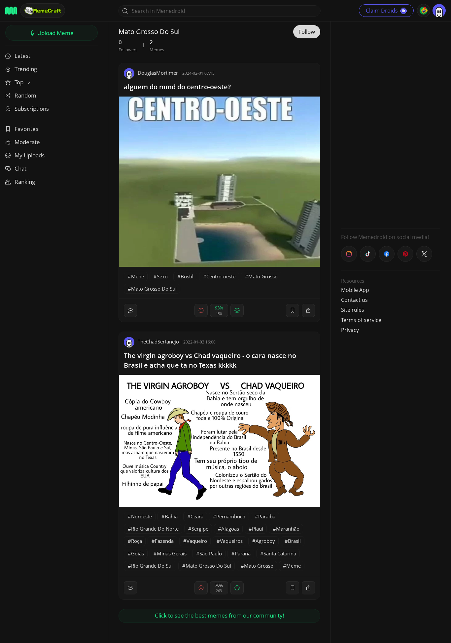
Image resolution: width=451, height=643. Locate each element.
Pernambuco (230, 516)
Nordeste (141, 516)
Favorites (26, 129)
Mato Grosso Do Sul (154, 288)
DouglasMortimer (158, 72)
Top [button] (20, 82)
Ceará (197, 516)
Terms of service (361, 320)
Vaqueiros (231, 541)
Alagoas (230, 528)
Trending (26, 69)
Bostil (187, 276)
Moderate (27, 142)
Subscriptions (32, 108)
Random (25, 95)
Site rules (352, 309)
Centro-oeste (220, 276)
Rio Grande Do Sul (152, 565)
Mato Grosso (263, 276)
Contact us (354, 299)
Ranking (25, 181)
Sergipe (199, 528)
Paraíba (266, 516)
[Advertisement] (390, 124)
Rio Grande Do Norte (155, 528)
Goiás (137, 553)
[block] (308, 310)
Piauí (257, 528)
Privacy (350, 330)
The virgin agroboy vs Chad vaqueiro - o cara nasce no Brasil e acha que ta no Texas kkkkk (210, 360)
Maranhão (287, 528)
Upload (55, 33)
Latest (22, 56)
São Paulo (210, 553)
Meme (293, 565)
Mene (137, 276)
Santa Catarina (279, 553)
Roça (136, 541)
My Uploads (30, 155)
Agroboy (265, 541)
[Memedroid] (11, 11)
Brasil (294, 541)
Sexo (162, 276)
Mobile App (355, 290)
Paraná (243, 553)
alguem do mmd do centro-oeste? (177, 86)
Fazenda (164, 541)
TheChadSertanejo (158, 341)
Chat (20, 168)
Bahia (171, 516)
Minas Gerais (172, 553)
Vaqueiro (197, 541)
